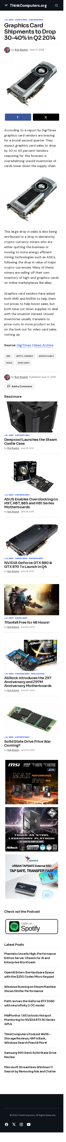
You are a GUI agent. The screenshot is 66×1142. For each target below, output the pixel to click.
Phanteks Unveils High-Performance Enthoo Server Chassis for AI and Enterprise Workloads (30, 958)
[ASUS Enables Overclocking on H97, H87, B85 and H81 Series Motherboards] (31, 476)
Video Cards (23, 363)
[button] (6, 5)
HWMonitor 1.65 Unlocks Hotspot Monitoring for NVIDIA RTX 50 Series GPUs (29, 1020)
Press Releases (38, 674)
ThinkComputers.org (28, 5)
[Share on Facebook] (18, 117)
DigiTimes (24, 345)
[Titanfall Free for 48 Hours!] (31, 599)
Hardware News (36, 20)
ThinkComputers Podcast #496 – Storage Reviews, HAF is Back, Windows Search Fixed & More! (27, 1038)
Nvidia (9, 363)
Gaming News (21, 20)
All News (9, 20)
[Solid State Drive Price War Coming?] (31, 719)
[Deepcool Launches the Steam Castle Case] (31, 417)
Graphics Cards (46, 356)
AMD (8, 356)
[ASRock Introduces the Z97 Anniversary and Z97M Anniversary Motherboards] (31, 655)
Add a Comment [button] (22, 386)
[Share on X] (46, 117)
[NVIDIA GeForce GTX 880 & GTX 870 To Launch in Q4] (31, 540)
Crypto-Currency (24, 356)
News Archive (43, 345)
